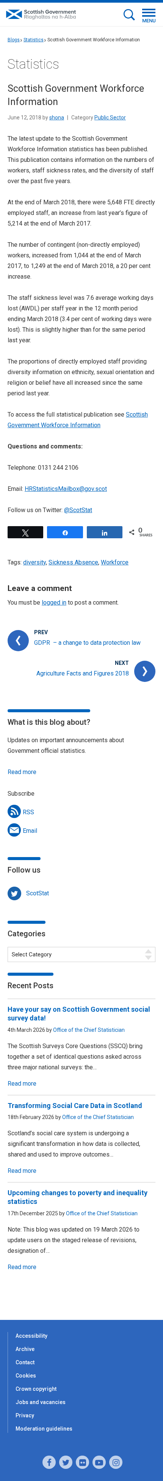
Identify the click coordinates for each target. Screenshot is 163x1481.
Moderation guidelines (44, 1429)
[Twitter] (65, 1462)
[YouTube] (99, 1462)
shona (56, 117)
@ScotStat (78, 510)
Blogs (14, 39)
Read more (22, 772)
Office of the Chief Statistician (89, 1030)
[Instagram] (115, 1462)
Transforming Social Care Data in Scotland (75, 1106)
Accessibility (31, 1336)
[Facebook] (49, 1462)
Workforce (115, 562)
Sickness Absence (73, 562)
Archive (25, 1349)
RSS (28, 812)
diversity (34, 562)
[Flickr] (82, 1462)
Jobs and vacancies (41, 1402)
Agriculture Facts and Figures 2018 (82, 673)
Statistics (34, 39)
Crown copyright (36, 1389)
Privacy (25, 1415)
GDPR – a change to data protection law (87, 642)
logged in (54, 602)
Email (30, 830)
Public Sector (110, 117)
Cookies (26, 1376)
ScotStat (37, 893)
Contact (25, 1362)
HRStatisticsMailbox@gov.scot (66, 488)
